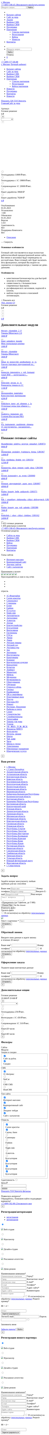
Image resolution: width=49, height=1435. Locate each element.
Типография (12, 719)
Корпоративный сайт (16, 562)
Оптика (10, 689)
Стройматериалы (14, 716)
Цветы (10, 736)
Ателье (10, 623)
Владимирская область (17, 782)
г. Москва (5, 2)
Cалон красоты (14, 598)
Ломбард (11, 670)
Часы (9, 741)
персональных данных (36, 951)
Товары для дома (14, 721)
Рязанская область (15, 848)
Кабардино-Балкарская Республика (23, 794)
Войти (20, 1329)
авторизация (12, 1219)
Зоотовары (11, 652)
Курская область (14, 809)
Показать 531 (7, 1191)
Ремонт (10, 704)
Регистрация (18, 34)
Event (9, 605)
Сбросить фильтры (22, 1191)
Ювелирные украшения (18, 749)
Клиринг (11, 660)
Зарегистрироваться (10, 1314)
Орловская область (15, 823)
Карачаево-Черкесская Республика (23, 801)
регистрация (12, 1217)
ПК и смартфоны (14, 694)
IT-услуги (11, 610)
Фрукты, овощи (14, 734)
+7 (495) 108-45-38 (9, 5)
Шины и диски (14, 744)
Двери (9, 637)
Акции (10, 20)
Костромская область (16, 804)
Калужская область (15, 799)
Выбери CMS (13, 22)
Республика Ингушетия (18, 833)
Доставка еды (13, 647)
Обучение (11, 684)
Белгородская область (17, 777)
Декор (9, 640)
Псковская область (15, 826)
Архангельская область (17, 772)
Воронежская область (17, 789)
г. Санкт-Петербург (15, 769)
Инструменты (13, 655)
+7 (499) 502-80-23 (9, 1203)
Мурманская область (16, 819)
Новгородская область (17, 821)
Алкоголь (11, 620)
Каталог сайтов (14, 15)
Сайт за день (14, 103)
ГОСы (9, 635)
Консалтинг (12, 665)
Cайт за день (12, 17)
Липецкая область (15, 814)
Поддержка (12, 27)
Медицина (11, 677)
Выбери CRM (13, 24)
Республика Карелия (16, 838)
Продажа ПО (13, 702)
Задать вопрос (38, 5)
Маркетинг (12, 672)
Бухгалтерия (12, 628)
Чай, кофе (11, 739)
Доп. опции (8, 303)
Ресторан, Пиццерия (16, 707)
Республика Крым (15, 843)
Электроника (13, 746)
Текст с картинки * (10, 921)
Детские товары (14, 642)
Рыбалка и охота (14, 709)
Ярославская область (16, 863)
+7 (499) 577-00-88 (9, 62)
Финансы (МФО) (15, 729)
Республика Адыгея (16, 828)
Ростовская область (15, 846)
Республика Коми (15, 841)
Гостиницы (12, 633)
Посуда (10, 699)
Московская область (16, 816)
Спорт (9, 712)
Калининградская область (19, 796)
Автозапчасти (13, 615)
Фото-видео (12, 731)
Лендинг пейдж (14, 564)
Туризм (10, 724)
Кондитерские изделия (17, 662)
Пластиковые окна (15, 697)
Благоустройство (14, 625)
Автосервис (12, 618)
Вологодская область (16, 786)
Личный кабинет (18, 64)
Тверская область (14, 856)
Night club (11, 613)
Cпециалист (12, 600)
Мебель (10, 675)
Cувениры (11, 603)
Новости (16, 39)
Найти (30, 7)
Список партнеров (20, 32)
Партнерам (12, 29)
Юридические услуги (17, 751)
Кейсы (15, 37)
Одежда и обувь (14, 687)
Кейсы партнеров (20, 86)
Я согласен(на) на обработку (23, 1297)
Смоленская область (16, 851)
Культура (11, 667)
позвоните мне (25, 5)
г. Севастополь (13, 865)
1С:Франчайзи (13, 596)
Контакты (11, 42)
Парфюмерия (13, 692)
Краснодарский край (16, 806)
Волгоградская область (17, 784)
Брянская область (15, 779)
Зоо (8, 650)
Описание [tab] (11, 237)
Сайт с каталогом (15, 567)
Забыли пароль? (8, 1329)
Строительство (13, 714)
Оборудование (13, 682)
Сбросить (21, 101)
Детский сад (12, 645)
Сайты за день (13, 535)
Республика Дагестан (16, 831)
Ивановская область (16, 791)
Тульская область (14, 858)
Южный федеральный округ (20, 860)
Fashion (10, 608)
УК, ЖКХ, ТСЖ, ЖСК (17, 726)
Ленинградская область (17, 811)
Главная (4, 103)
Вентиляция (12, 630)
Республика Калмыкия (17, 836)
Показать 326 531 (9, 101)
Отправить (6, 924)
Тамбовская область (16, 853)
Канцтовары (12, 657)
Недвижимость (14, 679)
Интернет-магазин (15, 559)
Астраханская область (17, 774)
